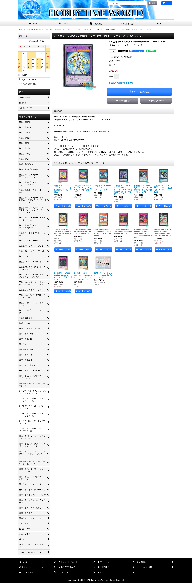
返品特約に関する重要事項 (122, 83)
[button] (156, 101)
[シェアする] (113, 50)
